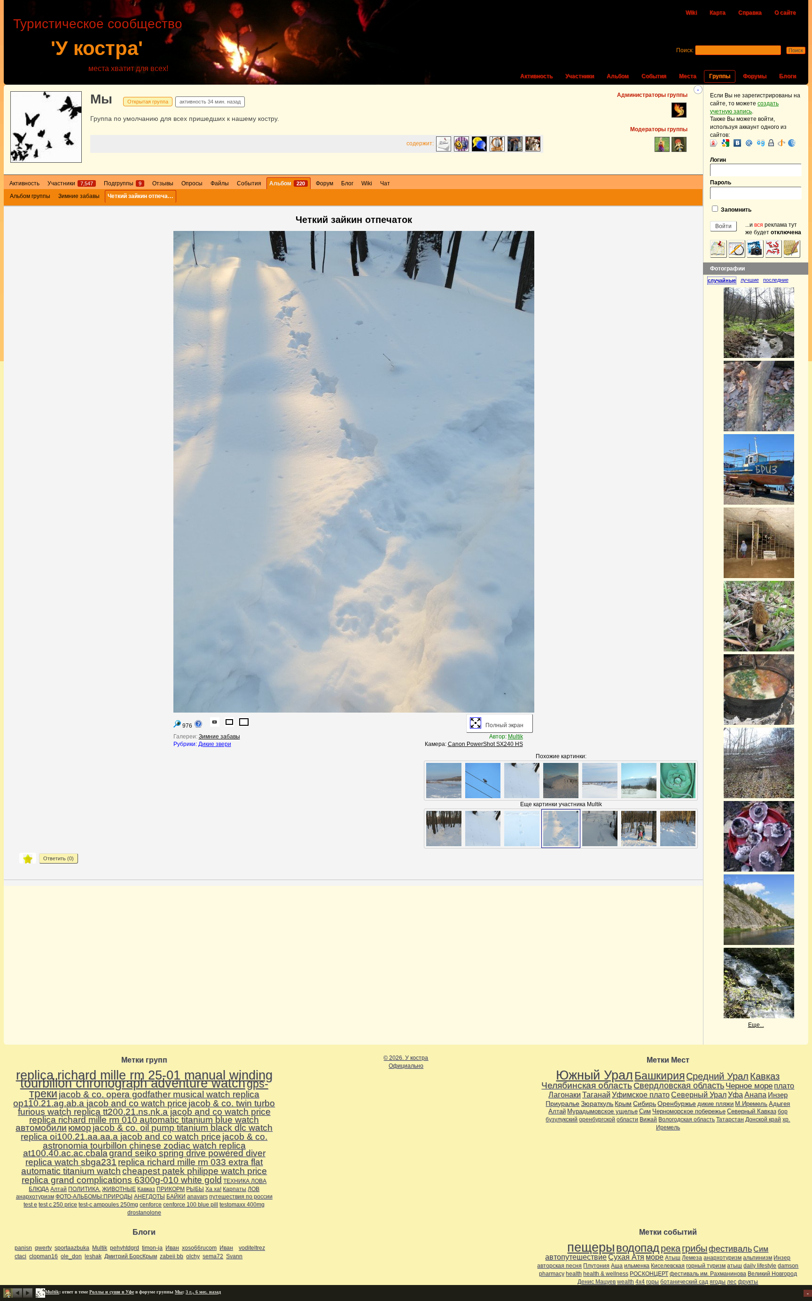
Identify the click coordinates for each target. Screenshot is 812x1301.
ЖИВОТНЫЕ (119, 1189)
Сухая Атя (626, 1257)
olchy (193, 1256)
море (655, 1257)
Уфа (735, 1094)
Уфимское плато (641, 1094)
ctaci (20, 1256)
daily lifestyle (759, 1265)
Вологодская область (686, 1119)
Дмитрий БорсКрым (130, 1256)
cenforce (151, 1204)
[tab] (724, 280)
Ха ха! (213, 1189)
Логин (718, 160)
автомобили (41, 1128)
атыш (734, 1265)
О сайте (785, 12)
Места (687, 76)
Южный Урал (594, 1075)
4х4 (640, 1281)
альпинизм (757, 1257)
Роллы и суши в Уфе (111, 1291)
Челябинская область (586, 1085)
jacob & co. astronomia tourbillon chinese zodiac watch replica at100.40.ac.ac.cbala (145, 1145)
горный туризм (706, 1265)
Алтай (58, 1189)
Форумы (754, 76)
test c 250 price (58, 1204)
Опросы (192, 183)
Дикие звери (214, 744)
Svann (234, 1256)
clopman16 (43, 1256)
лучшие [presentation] (750, 280)
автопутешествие (576, 1257)
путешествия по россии (241, 1196)
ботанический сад (684, 1281)
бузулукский (562, 1119)
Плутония (596, 1265)
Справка (750, 12)
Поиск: (685, 50)
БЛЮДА (39, 1189)
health (574, 1273)
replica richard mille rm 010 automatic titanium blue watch (144, 1120)
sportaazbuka (72, 1248)
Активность (536, 76)
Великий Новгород (772, 1273)
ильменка (636, 1265)
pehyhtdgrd (124, 1248)
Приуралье (562, 1103)
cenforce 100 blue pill (190, 1204)
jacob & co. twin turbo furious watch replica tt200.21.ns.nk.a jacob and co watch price (146, 1107)
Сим (645, 1111)
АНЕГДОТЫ (149, 1196)
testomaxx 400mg (242, 1204)
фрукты (748, 1281)
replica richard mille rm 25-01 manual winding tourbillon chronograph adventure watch (144, 1079)
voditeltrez (252, 1248)
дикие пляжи (715, 1103)
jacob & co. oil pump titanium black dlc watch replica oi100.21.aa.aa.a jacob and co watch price (147, 1132)
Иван (172, 1248)
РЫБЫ (195, 1189)
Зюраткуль (597, 1103)
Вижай (648, 1119)
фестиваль (730, 1248)
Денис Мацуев (597, 1281)
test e (30, 1204)
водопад (637, 1248)
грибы (694, 1248)
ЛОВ (253, 1189)
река (670, 1248)
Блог (347, 183)
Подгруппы (122, 183)
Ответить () (58, 858)
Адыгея (779, 1103)
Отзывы (162, 183)
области (627, 1119)
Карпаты (234, 1189)
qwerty (43, 1248)
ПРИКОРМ (170, 1189)
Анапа (755, 1095)
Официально (406, 1066)
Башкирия (659, 1076)
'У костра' (97, 48)
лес (731, 1281)
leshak (93, 1256)
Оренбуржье (676, 1103)
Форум (324, 183)
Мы (101, 99)
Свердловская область (678, 1085)
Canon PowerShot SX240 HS (485, 744)
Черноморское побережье (689, 1111)
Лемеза (692, 1257)
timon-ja (152, 1248)
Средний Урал (717, 1076)
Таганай (596, 1094)
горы (652, 1281)
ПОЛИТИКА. (84, 1189)
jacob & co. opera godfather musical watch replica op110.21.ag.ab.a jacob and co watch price (136, 1098)
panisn (23, 1248)
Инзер (778, 1095)
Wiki (691, 12)
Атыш (672, 1257)
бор (783, 1111)
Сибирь (644, 1103)
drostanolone (144, 1212)
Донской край (763, 1119)
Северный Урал (698, 1094)
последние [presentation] (776, 280)
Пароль (720, 182)
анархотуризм (35, 1196)
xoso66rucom (199, 1248)
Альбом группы (30, 196)
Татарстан (730, 1119)
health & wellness (605, 1273)
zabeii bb (171, 1256)
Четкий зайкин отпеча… (140, 196)
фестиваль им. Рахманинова (708, 1273)
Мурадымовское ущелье (602, 1111)
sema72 (213, 1256)
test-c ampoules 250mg (108, 1204)
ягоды (718, 1281)
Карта (718, 12)
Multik (515, 736)
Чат (385, 183)
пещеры (591, 1247)
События (653, 76)
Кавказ (146, 1189)
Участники (579, 76)
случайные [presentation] (722, 280)
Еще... (756, 1025)
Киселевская (668, 1265)
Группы (719, 76)
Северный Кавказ (751, 1111)
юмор (79, 1128)
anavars (197, 1196)
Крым (623, 1103)
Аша (617, 1265)
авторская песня (559, 1265)
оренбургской (597, 1119)
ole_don (71, 1256)
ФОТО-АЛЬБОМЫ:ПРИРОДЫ (94, 1196)
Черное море (749, 1085)
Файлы (220, 183)
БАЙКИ (176, 1196)
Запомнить (735, 209)
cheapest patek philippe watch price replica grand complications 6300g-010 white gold (144, 1175)
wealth (625, 1281)
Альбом (618, 76)
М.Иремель (751, 1103)
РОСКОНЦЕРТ (649, 1273)
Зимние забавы (79, 196)
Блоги (787, 76)
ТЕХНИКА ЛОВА (244, 1181)
